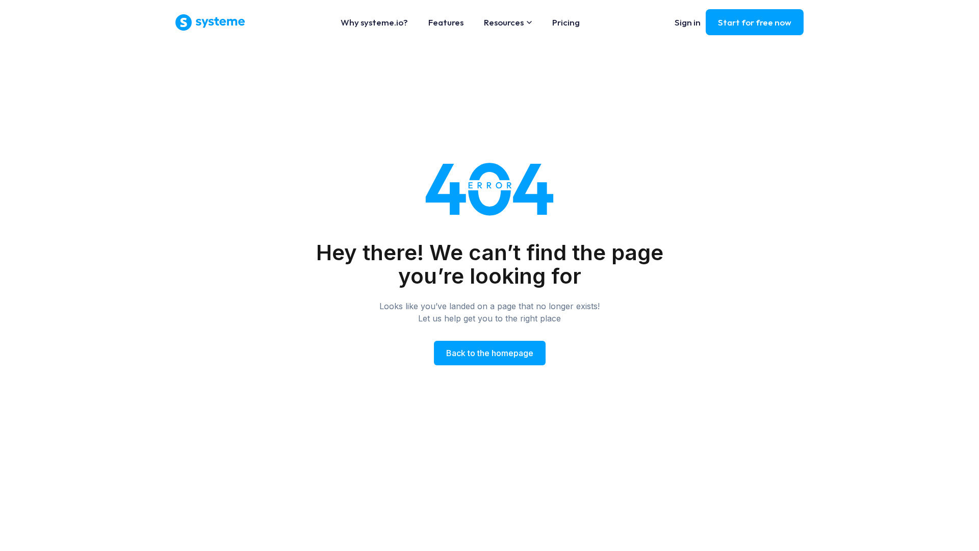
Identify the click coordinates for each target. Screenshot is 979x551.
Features (445, 22)
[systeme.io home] (210, 22)
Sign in (688, 22)
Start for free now (754, 22)
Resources (504, 22)
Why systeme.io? (374, 22)
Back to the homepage (489, 353)
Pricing (566, 22)
